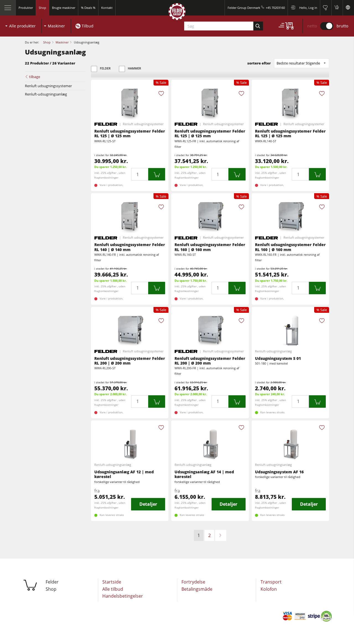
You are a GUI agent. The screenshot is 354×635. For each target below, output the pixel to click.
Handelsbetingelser (122, 596)
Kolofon (269, 589)
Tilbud (87, 26)
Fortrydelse (193, 582)
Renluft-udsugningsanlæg (46, 94)
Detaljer (148, 504)
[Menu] (8, 8)
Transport (271, 582)
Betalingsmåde (196, 589)
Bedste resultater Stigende (298, 63)
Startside (111, 582)
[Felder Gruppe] (177, 13)
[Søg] (258, 26)
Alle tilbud (112, 589)
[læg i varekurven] (156, 174)
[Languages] (348, 8)
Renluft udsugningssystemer (48, 85)
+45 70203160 (275, 8)
